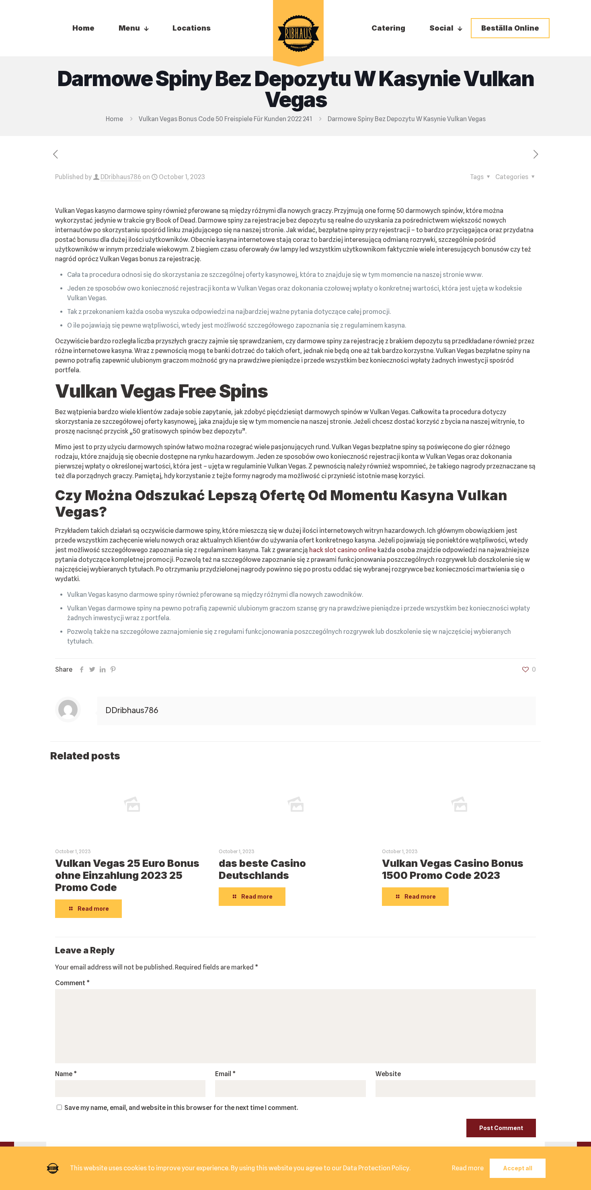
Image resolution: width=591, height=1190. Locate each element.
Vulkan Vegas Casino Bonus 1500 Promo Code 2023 (452, 869)
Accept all (517, 1168)
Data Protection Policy (376, 1168)
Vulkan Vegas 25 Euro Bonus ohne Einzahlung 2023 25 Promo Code (127, 875)
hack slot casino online (342, 550)
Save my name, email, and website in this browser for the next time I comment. (181, 1108)
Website (388, 1074)
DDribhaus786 (121, 177)
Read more (468, 1168)
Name (66, 1074)
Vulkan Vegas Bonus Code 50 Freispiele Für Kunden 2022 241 (225, 119)
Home (114, 119)
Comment (72, 983)
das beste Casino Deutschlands (262, 869)
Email (225, 1074)
